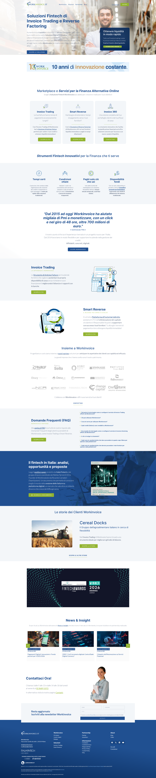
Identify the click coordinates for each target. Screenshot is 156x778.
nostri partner (63, 353)
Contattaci (85, 742)
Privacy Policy (93, 715)
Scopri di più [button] (45, 139)
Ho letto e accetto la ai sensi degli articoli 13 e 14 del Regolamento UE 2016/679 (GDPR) (102, 715)
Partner (84, 735)
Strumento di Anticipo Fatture (45, 275)
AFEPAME (50, 770)
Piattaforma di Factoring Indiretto (106, 317)
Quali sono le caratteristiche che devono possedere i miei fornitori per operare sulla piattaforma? (102, 446)
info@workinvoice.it (26, 744)
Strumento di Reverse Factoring (80, 127)
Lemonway (27, 766)
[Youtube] (123, 742)
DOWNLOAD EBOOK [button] (112, 46)
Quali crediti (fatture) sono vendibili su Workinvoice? (97, 425)
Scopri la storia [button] (88, 546)
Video (112, 737)
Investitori (85, 737)
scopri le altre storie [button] (78, 555)
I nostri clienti (57, 737)
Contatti (59, 692)
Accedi (112, 747)
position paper (40, 472)
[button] (104, 413)
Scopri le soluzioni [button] (37, 52)
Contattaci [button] (115, 4)
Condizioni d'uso (86, 744)
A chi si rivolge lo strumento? (90, 436)
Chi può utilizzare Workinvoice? (91, 418)
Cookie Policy (86, 750)
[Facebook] (112, 742)
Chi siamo (56, 735)
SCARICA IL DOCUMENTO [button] (43, 495)
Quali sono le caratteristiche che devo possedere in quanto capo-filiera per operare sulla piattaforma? (103, 440)
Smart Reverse (58, 747)
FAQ (83, 752)
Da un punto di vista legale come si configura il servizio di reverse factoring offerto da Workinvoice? (104, 431)
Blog (111, 735)
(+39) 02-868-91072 (27, 746)
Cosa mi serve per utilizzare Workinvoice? (94, 421)
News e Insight (63, 625)
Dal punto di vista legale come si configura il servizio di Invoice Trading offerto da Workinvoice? (102, 413)
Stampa (56, 739)
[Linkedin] (119, 742)
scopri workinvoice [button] (78, 249)
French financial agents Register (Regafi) (96, 766)
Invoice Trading (58, 745)
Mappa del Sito (86, 746)
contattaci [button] (78, 403)
